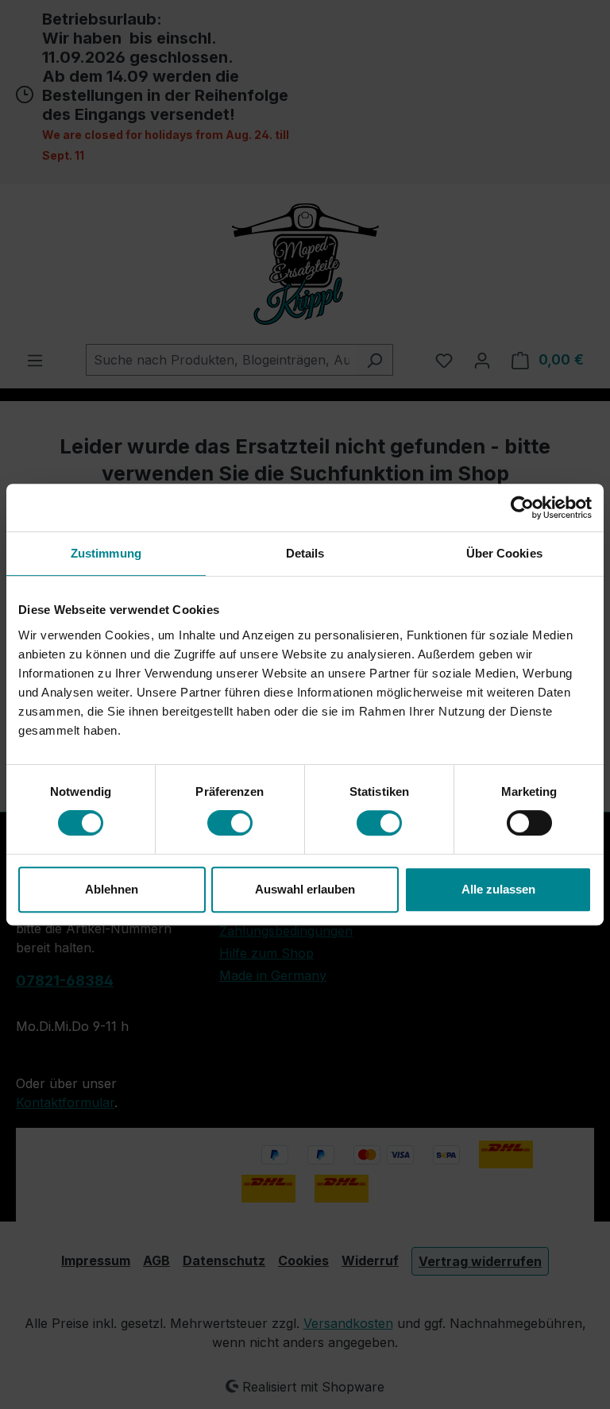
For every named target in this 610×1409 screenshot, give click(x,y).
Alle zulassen (498, 889)
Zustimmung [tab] (106, 553)
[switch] (230, 823)
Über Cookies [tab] (504, 553)
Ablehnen (111, 889)
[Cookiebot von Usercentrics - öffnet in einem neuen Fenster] (522, 507)
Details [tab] (305, 553)
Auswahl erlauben (305, 889)
